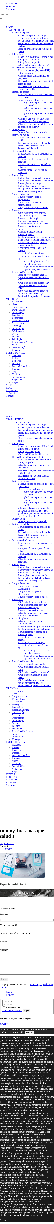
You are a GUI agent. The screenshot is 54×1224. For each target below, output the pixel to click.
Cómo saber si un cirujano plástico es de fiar (7, 803)
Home (3, 793)
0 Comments (6, 849)
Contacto (10, 9)
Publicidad (11, 6)
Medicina (10, 793)
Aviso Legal (36, 984)
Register (10, 995)
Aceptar (29, 1032)
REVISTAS (12, 3)
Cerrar (3, 1220)
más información (16, 1032)
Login (9, 992)
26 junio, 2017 (7, 843)
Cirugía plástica (4, 796)
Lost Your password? (12, 1010)
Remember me (13, 1007)
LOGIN (4, 1024)
